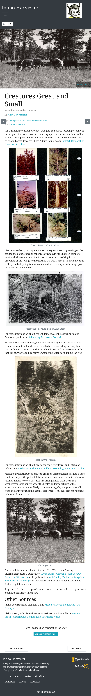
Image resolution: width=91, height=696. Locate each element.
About (22, 681)
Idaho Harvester (20, 7)
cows (29, 120)
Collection (10, 681)
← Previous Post (16, 648)
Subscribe (35, 681)
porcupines (14, 120)
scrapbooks (37, 120)
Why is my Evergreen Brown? (45, 337)
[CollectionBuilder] (86, 666)
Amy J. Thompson (17, 114)
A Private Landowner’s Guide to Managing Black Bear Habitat (51, 468)
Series (28, 676)
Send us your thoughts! (45, 634)
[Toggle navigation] (5, 14)
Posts (18, 676)
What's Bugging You (19, 124)
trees (45, 120)
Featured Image (83, 84)
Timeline (39, 676)
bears (22, 120)
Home (8, 676)
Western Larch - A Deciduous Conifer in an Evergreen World (42, 615)
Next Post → (77, 648)
